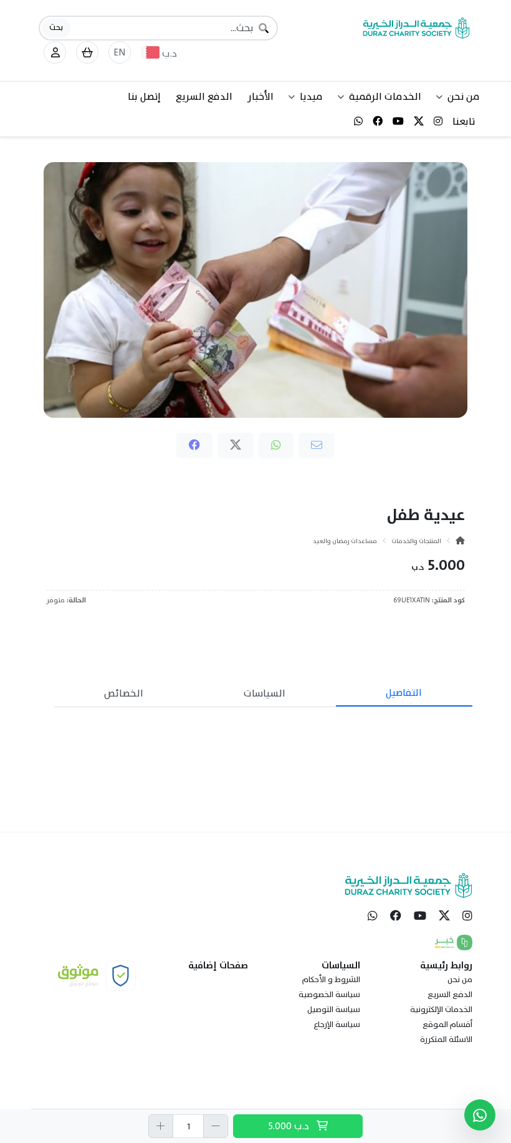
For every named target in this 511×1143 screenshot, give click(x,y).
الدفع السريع (204, 97)
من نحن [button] (463, 97)
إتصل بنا (144, 97)
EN (119, 52)
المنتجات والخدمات (416, 541)
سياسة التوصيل (333, 1009)
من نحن (459, 979)
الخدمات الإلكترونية (441, 1009)
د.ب (290, 1126)
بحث (56, 27)
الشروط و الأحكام (331, 979)
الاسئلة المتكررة (446, 1039)
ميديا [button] (311, 97)
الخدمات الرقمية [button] (385, 97)
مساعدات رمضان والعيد (345, 541)
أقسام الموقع (447, 1024)
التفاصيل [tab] (404, 693)
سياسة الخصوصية (329, 994)
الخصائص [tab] (123, 693)
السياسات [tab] (264, 693)
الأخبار (260, 97)
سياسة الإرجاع (336, 1024)
